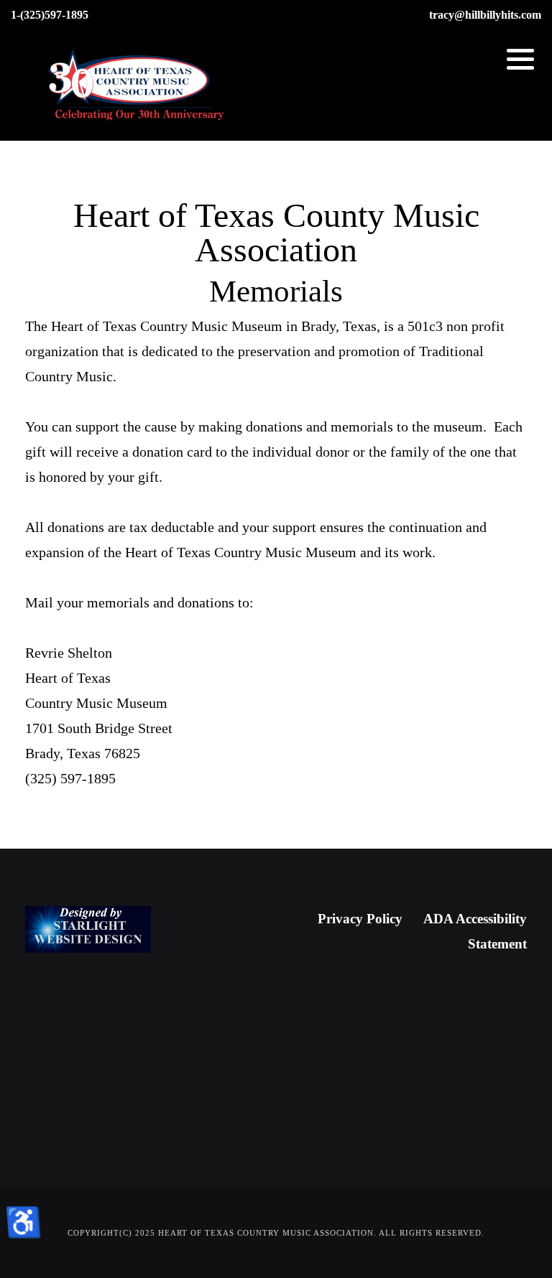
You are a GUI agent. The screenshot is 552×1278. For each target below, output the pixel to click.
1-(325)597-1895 (49, 15)
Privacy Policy (360, 918)
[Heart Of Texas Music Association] (136, 85)
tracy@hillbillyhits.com (485, 15)
